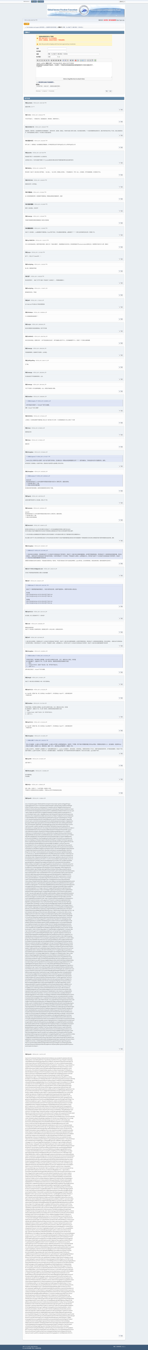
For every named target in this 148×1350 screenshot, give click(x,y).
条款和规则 (118, 1346)
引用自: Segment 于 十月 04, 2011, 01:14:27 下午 (38, 456)
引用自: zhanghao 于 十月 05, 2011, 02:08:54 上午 (39, 401)
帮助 (114, 1346)
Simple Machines (34, 1346)
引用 (121, 109)
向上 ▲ (123, 1346)
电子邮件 (38, 51)
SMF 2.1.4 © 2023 (26, 1346)
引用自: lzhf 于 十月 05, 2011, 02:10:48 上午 (37, 550)
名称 (37, 48)
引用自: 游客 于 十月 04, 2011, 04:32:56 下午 (37, 740)
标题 (37, 54)
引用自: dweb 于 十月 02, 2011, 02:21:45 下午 (37, 585)
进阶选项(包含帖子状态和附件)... (46, 82)
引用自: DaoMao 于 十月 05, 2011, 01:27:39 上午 (38, 655)
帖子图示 (38, 57)
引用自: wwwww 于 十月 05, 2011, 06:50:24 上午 (38, 476)
